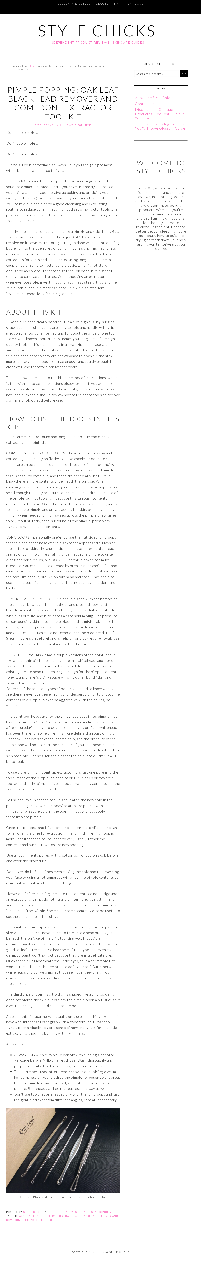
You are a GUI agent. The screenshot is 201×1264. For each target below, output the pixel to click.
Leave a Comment (78, 125)
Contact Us (144, 103)
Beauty (67, 1212)
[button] (4, 3)
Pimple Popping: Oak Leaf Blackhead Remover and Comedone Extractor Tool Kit (63, 103)
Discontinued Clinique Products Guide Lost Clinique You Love (160, 113)
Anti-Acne (37, 1216)
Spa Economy (101, 1212)
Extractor (55, 1216)
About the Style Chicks (154, 97)
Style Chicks (97, 30)
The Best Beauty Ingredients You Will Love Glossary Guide (160, 126)
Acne (23, 1216)
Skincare (82, 1212)
